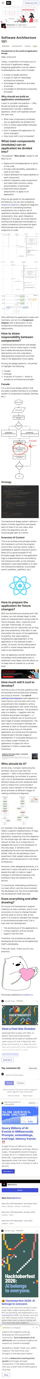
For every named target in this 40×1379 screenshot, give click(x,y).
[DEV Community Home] (8, 3)
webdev (6, 46)
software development (11, 698)
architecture (16, 46)
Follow (20, 1190)
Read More (7, 1060)
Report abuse (27, 1096)
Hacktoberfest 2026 (10, 1315)
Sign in (15, 1092)
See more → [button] (8, 1171)
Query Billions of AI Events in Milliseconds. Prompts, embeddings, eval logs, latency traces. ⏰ (19, 1135)
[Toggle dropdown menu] (37, 1001)
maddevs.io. (28, 995)
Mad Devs (11, 25)
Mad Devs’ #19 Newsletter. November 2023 (19, 1205)
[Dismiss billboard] (36, 1327)
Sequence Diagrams (10, 205)
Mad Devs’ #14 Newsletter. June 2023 (16, 1222)
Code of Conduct (14, 1096)
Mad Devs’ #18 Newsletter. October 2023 (18, 1213)
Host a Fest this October (19, 1029)
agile (34, 46)
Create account (31, 3)
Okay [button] (6, 1375)
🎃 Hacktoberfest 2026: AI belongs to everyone (18, 1302)
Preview (20, 1083)
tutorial (27, 46)
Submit (9, 1083)
